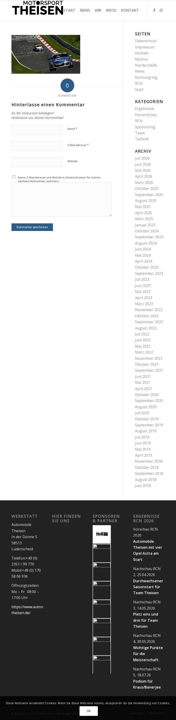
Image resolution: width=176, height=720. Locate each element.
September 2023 (149, 273)
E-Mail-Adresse (78, 145)
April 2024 (143, 261)
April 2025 (143, 212)
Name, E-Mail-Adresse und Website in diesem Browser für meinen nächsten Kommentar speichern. (59, 179)
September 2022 (149, 321)
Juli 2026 (142, 158)
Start (139, 89)
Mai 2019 (143, 449)
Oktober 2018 (147, 467)
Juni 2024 (143, 249)
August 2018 (146, 479)
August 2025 (146, 200)
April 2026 (143, 176)
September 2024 (149, 236)
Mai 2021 (143, 382)
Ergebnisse (144, 108)
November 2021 (148, 358)
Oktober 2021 (147, 364)
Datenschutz (146, 40)
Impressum (144, 47)
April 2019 (143, 455)
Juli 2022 (142, 334)
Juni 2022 (143, 340)
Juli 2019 (142, 437)
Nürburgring (146, 77)
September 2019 (149, 425)
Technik (142, 138)
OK (89, 711)
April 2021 (143, 388)
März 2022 (144, 352)
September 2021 (149, 370)
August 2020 (146, 406)
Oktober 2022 (147, 315)
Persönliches (146, 114)
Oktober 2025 (147, 188)
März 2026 (144, 182)
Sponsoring (145, 126)
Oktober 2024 (147, 230)
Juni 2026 (143, 164)
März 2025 (144, 218)
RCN (139, 83)
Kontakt (142, 53)
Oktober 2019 (147, 419)
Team (140, 132)
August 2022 (146, 328)
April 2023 (143, 297)
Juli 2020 (142, 412)
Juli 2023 (142, 279)
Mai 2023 (143, 291)
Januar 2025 (145, 225)
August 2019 (146, 430)
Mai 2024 (143, 255)
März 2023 (144, 303)
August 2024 (146, 243)
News (140, 71)
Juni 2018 (143, 485)
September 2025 (149, 194)
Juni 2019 (143, 443)
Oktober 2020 (147, 394)
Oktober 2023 (147, 267)
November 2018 (148, 461)
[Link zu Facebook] (154, 10)
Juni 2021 (143, 376)
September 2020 (149, 400)
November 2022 (148, 309)
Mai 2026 (143, 170)
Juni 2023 (143, 285)
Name (72, 129)
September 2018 (149, 473)
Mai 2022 (143, 346)
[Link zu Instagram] (161, 10)
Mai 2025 (143, 206)
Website (73, 161)
